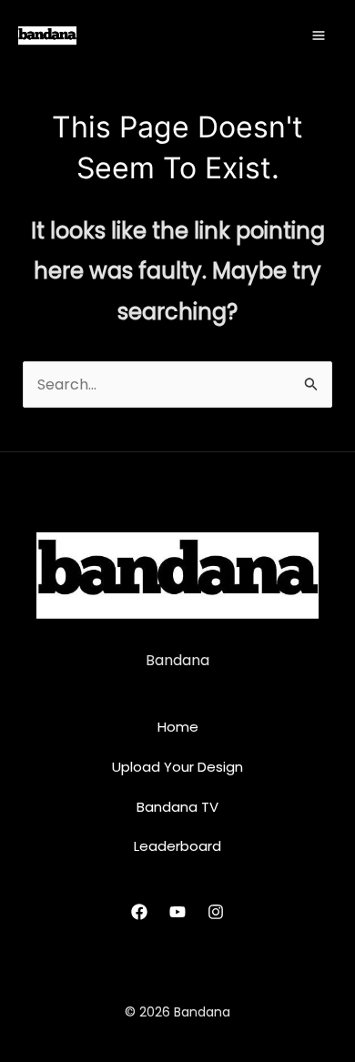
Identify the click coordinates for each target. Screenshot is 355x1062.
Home (177, 726)
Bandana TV (177, 806)
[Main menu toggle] (318, 35)
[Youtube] (177, 912)
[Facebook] (139, 912)
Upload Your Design (177, 766)
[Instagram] (216, 912)
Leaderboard (177, 845)
